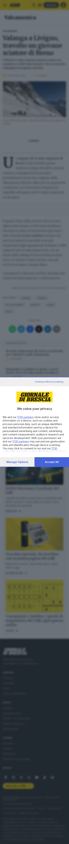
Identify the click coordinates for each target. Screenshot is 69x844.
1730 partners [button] (25, 417)
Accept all (52, 462)
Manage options (17, 462)
